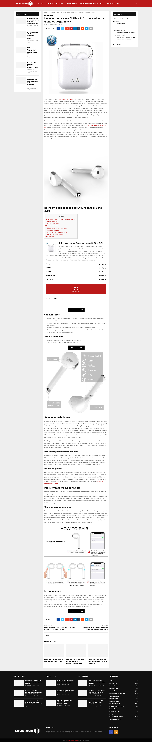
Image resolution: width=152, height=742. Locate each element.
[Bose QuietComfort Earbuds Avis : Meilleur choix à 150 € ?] (21, 50)
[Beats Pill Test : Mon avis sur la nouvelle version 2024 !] (51, 683)
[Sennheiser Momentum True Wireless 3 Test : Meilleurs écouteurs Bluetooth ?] (21, 80)
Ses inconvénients (53, 223)
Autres (111, 680)
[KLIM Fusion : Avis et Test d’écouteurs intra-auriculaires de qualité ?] (82, 683)
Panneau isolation (113, 3)
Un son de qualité (53, 230)
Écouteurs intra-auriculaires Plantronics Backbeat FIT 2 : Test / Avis (97, 702)
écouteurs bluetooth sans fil (65, 99)
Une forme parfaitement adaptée (57, 228)
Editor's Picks (113, 709)
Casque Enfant (113, 688)
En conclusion (49, 236)
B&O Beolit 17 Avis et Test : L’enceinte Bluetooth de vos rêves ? (33, 682)
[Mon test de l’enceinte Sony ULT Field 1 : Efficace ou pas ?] (51, 693)
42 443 (102, 685)
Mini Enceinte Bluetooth (88, 3)
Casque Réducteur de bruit (117, 693)
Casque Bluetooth (114, 686)
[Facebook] (111, 732)
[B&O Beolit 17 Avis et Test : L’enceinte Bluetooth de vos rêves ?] (19, 683)
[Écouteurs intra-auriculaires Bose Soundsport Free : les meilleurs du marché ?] (82, 693)
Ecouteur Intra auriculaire (116, 706)
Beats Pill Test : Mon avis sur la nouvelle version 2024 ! (65, 681)
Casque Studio (113, 698)
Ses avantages (52, 221)
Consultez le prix (76, 310)
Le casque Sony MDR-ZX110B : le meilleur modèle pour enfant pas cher (33, 692)
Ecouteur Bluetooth (49, 15)
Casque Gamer (113, 691)
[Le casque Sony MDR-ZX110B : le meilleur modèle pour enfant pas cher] (19, 693)
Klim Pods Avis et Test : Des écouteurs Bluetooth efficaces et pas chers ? (75, 661)
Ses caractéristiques (51, 226)
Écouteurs (59, 3)
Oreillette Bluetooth (115, 719)
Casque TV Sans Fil (114, 701)
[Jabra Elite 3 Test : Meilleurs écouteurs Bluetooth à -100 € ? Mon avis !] (21, 65)
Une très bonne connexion (55, 234)
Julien (47, 24)
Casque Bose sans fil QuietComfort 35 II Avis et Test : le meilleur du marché (33, 702)
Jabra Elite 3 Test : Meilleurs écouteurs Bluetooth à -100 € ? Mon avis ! (97, 661)
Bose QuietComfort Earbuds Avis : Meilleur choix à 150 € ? (53, 660)
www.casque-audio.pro (72, 740)
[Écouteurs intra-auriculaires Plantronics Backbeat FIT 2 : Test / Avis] (82, 703)
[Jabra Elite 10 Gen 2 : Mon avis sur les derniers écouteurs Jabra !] (21, 21)
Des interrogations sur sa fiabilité (57, 232)
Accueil (40, 3)
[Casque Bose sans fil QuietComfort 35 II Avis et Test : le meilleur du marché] (19, 703)
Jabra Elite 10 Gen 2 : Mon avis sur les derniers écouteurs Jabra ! (64, 702)
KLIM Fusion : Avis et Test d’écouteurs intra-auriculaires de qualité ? (97, 682)
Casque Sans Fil (114, 696)
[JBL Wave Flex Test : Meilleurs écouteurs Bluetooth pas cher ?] (21, 34)
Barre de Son (71, 3)
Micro (102, 3)
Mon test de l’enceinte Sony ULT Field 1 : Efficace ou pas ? (65, 691)
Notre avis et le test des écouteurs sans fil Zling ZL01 (61, 219)
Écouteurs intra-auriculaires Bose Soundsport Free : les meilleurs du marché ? (97, 692)
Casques (49, 3)
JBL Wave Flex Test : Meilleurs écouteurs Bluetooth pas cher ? (33, 35)
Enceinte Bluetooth (114, 711)
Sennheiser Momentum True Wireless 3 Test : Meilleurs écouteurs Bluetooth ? (32, 82)
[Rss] (116, 732)
